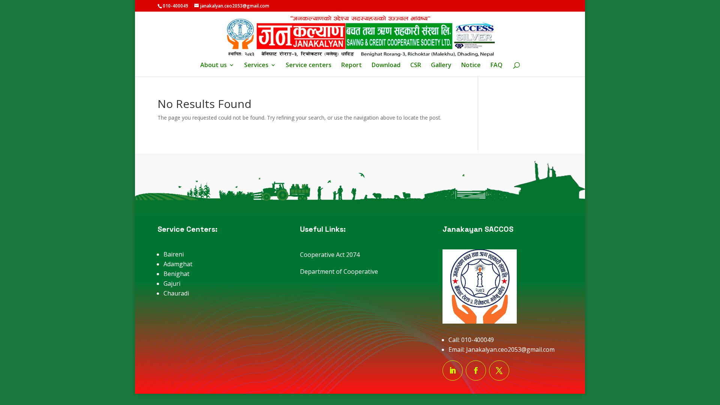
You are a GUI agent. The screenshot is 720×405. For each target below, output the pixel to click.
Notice (471, 65)
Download (386, 65)
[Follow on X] (499, 370)
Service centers (309, 65)
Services (256, 65)
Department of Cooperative (339, 271)
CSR (415, 65)
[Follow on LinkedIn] (452, 370)
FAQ (496, 65)
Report (351, 65)
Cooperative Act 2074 (330, 254)
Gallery (441, 65)
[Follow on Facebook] (476, 370)
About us (213, 65)
